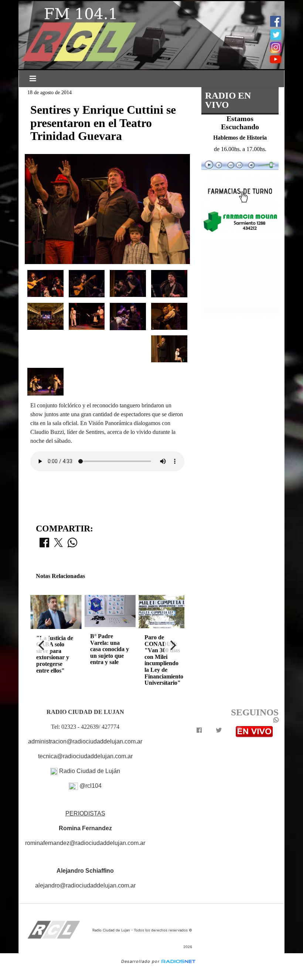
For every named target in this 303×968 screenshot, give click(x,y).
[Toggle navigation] (33, 78)
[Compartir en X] (58, 544)
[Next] (172, 645)
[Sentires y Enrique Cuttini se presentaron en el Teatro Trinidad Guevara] (45, 283)
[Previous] (42, 645)
